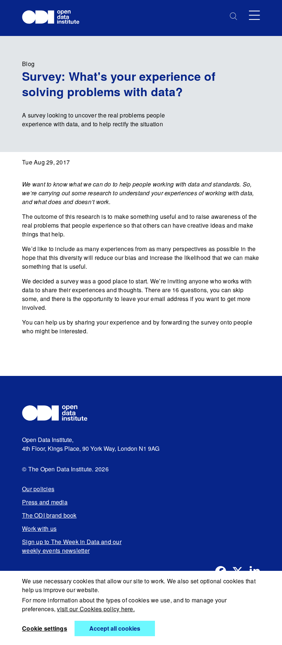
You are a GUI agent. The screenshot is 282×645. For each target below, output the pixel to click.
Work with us (39, 528)
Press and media (45, 502)
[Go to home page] (54, 18)
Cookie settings (44, 628)
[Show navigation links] (254, 15)
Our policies (38, 489)
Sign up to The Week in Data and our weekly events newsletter (72, 546)
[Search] (233, 16)
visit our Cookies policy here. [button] (96, 609)
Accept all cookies (114, 628)
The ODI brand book (49, 515)
